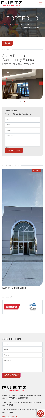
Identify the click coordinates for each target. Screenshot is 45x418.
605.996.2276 (7, 398)
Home (6, 24)
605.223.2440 (7, 412)
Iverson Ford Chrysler (14, 288)
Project (15, 24)
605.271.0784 (7, 405)
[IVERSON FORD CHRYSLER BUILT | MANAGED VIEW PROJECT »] (22, 227)
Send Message (14, 150)
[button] (41, 4)
